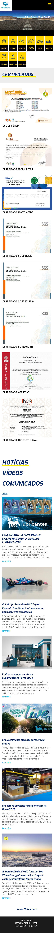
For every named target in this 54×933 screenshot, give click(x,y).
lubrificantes (26, 920)
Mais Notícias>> (27, 909)
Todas (4, 493)
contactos (21, 926)
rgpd (35, 923)
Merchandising (22, 923)
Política (33, 926)
